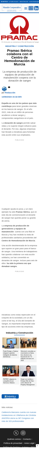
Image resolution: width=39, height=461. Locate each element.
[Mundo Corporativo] (10, 8)
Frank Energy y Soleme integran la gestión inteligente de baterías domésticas (10, 354)
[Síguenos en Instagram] (23, 433)
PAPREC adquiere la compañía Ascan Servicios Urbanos (9, 381)
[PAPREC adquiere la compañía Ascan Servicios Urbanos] (10, 371)
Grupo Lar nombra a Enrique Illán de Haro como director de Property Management (28, 381)
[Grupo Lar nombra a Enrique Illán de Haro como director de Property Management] (28, 371)
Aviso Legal (29, 443)
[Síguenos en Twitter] (16, 433)
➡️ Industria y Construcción (10, 396)
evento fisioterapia (34, 1)
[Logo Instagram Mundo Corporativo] (31, 8)
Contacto (27, 439)
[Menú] (25, 8)
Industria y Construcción (19, 46)
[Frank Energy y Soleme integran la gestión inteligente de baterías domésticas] (10, 343)
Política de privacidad (13, 443)
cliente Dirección (24, 1)
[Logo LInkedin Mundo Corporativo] (36, 8)
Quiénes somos (14, 439)
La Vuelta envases (13, 1)
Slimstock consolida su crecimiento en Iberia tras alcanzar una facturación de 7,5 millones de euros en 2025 (28, 355)
